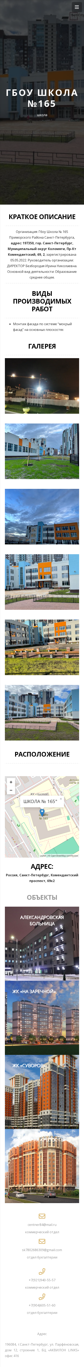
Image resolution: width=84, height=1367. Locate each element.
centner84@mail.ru (42, 1224)
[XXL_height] (42, 647)
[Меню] (77, 7)
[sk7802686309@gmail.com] (42, 1241)
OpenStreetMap (58, 855)
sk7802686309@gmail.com (42, 1250)
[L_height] (42, 713)
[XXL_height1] (42, 582)
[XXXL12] (42, 516)
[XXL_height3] (42, 451)
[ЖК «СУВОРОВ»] (42, 1092)
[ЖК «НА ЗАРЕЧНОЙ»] (42, 1018)
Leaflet (43, 855)
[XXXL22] (42, 386)
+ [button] (11, 782)
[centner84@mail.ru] (42, 1216)
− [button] (11, 790)
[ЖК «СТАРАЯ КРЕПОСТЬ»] (42, 1166)
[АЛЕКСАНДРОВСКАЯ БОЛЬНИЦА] (42, 944)
